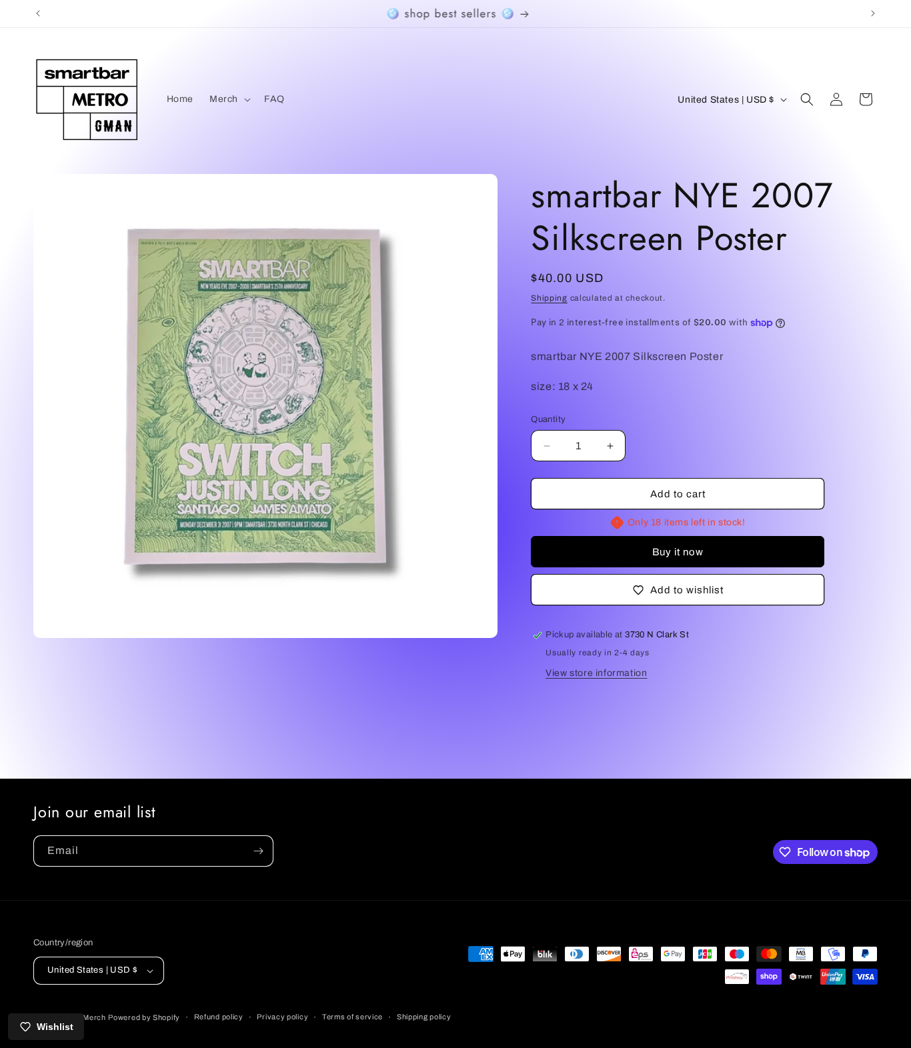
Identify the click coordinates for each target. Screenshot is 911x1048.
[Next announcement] (873, 13)
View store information (596, 673)
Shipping (549, 298)
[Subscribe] (258, 851)
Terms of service (352, 1017)
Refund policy (218, 1017)
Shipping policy (424, 1017)
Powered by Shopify (144, 1017)
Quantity (548, 419)
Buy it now (678, 552)
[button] (228, 99)
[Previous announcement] (38, 13)
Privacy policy (282, 1017)
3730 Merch (84, 1017)
